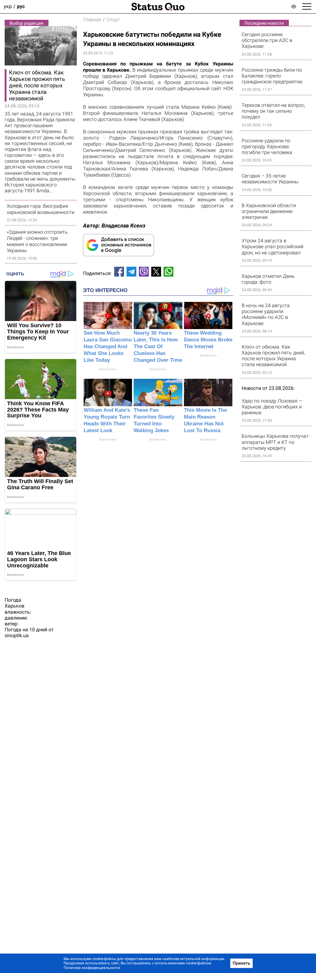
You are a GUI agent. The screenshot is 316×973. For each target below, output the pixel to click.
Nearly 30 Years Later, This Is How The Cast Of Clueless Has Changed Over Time (158, 346)
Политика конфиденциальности (92, 968)
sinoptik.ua (17, 635)
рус (21, 7)
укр (8, 7)
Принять (241, 963)
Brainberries (107, 369)
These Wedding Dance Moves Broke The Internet (208, 339)
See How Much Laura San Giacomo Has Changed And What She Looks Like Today (108, 346)
